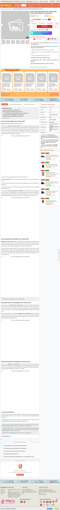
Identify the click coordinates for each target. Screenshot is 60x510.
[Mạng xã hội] (57, 499)
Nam (49, 15)
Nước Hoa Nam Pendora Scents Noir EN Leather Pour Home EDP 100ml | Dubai (53, 84)
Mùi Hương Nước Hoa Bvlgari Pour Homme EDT (13, 111)
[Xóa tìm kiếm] (25, 5)
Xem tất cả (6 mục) (5, 118)
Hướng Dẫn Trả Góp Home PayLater (15, 494)
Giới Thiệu (52, 1)
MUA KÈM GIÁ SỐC (12, 70)
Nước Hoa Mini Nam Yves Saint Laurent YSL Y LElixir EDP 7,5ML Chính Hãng (18, 84)
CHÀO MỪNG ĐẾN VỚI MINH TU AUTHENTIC (10, 1)
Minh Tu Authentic (6, 424)
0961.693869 (38, 63)
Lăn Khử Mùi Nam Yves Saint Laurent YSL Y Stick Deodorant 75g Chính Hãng (6, 84)
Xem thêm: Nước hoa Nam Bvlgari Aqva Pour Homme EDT (16, 113)
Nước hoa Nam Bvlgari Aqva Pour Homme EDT (15, 299)
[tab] (20, 445)
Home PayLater (54, 42)
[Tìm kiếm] (22, 5)
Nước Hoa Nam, (37, 67)
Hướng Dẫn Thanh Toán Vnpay (14, 495)
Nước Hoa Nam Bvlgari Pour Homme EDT (11, 110)
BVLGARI (37, 15)
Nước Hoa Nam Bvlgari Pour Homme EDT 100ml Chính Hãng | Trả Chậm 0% (28, 8)
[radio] (49, 16)
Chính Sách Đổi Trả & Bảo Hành (28, 490)
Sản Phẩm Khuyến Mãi (43, 67)
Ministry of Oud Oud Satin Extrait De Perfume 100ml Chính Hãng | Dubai (29, 84)
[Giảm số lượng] (31, 26)
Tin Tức (57, 1)
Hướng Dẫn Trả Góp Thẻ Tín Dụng (14, 492)
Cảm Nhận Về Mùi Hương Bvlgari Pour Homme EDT (13, 114)
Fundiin (54, 46)
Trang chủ (3, 8)
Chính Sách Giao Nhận (26, 489)
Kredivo (50, 46)
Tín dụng (34, 47)
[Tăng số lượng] (35, 26)
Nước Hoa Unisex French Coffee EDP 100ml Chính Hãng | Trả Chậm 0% (41, 84)
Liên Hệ (2, 490)
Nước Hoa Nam (9, 8)
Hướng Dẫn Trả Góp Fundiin (13, 496)
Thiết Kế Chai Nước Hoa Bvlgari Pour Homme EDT (13, 116)
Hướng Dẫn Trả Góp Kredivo (13, 493)
